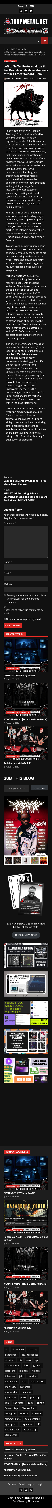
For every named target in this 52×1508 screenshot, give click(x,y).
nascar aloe (11, 1392)
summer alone (13, 1418)
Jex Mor (32, 1376)
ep (36, 1360)
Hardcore (10, 1370)
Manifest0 (10, 1386)
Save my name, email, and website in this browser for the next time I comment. (26, 599)
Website (8, 584)
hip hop (23, 1370)
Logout (31, 1484)
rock (30, 1402)
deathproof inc (30, 1354)
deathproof (11, 1354)
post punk (10, 1397)
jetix (21, 1376)
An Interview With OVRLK (26, 743)
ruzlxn (40, 1402)
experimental (12, 1365)
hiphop (36, 1370)
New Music (25, 712)
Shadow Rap (28, 1408)
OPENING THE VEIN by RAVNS (26, 655)
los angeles (11, 1381)
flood (26, 1365)
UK (38, 1424)
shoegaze (10, 1413)
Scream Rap (11, 1408)
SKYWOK (37, 1413)
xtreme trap (30, 1429)
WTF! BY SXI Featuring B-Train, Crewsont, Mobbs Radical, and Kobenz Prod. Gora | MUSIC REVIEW (26, 495)
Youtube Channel (44, 40)
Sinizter (24, 1413)
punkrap (35, 1397)
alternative (18, 1349)
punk (23, 1397)
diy (20, 1360)
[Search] (38, 40)
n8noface (25, 1386)
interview (10, 1376)
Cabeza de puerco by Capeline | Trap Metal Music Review (25, 481)
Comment (10, 523)
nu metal (26, 1392)
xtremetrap (11, 1435)
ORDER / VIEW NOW (26, 935)
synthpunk (11, 1424)
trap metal (26, 1424)
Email (7, 573)
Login (40, 1484)
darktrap (32, 1349)
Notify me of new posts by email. (23, 619)
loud (24, 1381)
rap (7, 1402)
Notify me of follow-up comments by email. (23, 611)
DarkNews (18, 1501)
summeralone (32, 1418)
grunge (37, 1365)
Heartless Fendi (13, 78)
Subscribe (39, 788)
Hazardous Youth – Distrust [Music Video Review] (26, 1216)
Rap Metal (18, 1402)
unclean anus (12, 1429)
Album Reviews (10, 61)
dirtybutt (10, 1360)
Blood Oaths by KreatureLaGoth (21, 1475)
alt (6, 1349)
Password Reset (16, 1484)
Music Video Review (14, 1230)
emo (28, 1360)
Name (8, 562)
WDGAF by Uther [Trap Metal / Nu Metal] (26, 699)
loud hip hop (37, 1381)
